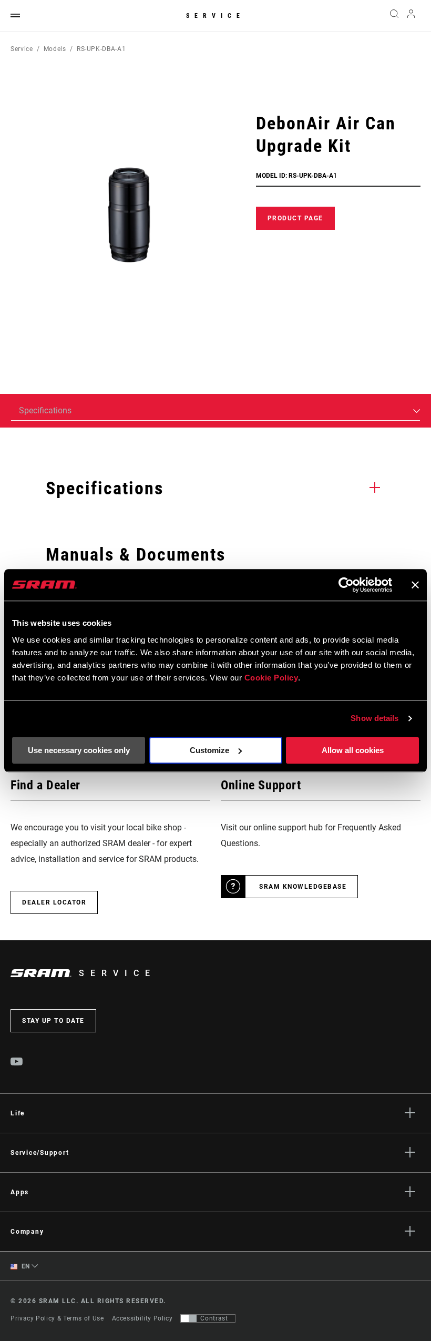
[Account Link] (411, 16)
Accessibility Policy (142, 1318)
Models (55, 49)
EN (24, 1266)
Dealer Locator (54, 902)
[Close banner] (415, 584)
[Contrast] (189, 1318)
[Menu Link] (15, 16)
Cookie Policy (271, 677)
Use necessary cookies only (79, 750)
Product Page (295, 218)
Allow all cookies (353, 750)
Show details (374, 718)
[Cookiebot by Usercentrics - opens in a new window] (346, 585)
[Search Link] (394, 15)
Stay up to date (53, 1020)
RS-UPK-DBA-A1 (101, 49)
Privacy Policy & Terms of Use (57, 1318)
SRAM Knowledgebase (302, 886)
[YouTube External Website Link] (17, 1062)
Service (215, 15)
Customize (209, 750)
